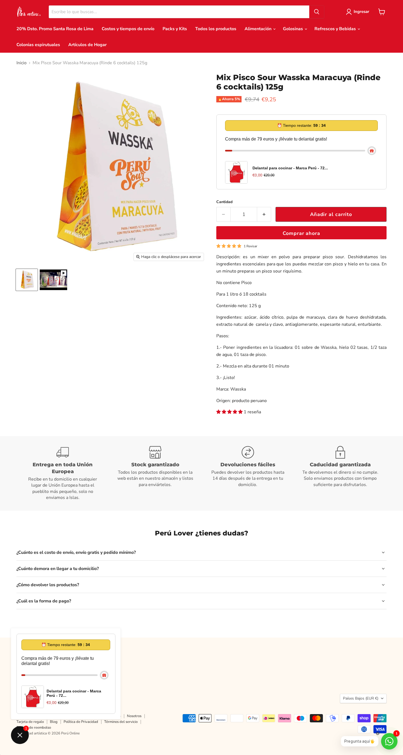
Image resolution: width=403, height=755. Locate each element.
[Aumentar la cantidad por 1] (264, 214)
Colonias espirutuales (38, 45)
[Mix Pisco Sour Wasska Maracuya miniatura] (27, 280)
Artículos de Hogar (87, 45)
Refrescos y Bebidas (335, 29)
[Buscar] (316, 11)
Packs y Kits (175, 29)
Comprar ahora (301, 233)
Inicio (21, 62)
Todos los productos (215, 29)
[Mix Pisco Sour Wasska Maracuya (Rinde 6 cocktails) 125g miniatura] (53, 280)
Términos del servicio (121, 721)
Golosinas (293, 29)
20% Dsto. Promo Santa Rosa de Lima (54, 29)
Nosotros (134, 716)
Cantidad (224, 202)
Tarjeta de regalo (30, 721)
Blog (54, 721)
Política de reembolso (33, 727)
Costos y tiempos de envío (128, 29)
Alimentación (259, 29)
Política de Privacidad (81, 721)
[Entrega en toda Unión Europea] (62, 473)
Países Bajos (360, 698)
